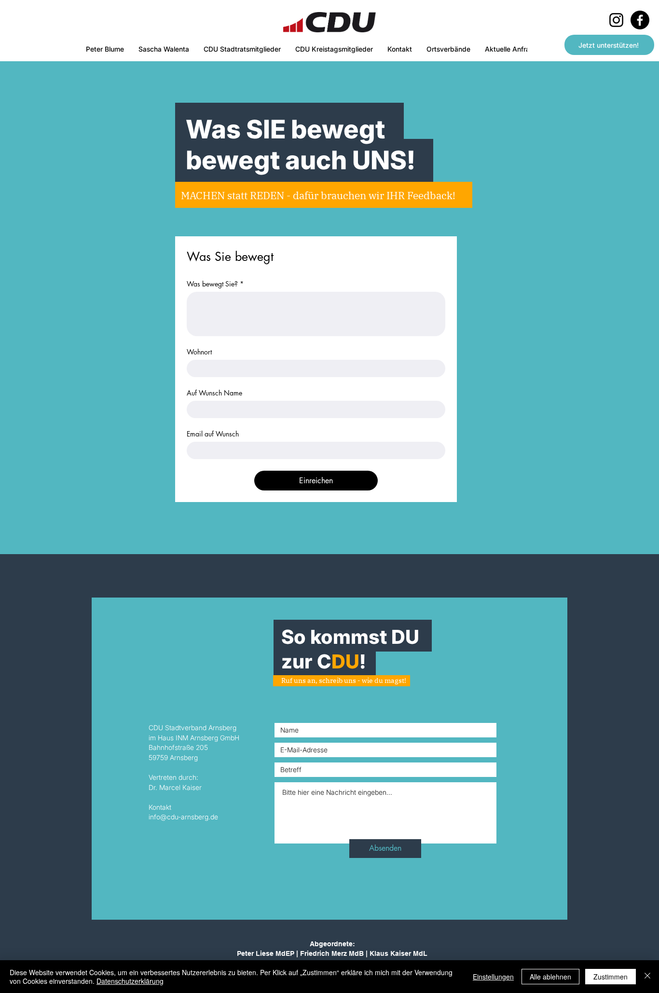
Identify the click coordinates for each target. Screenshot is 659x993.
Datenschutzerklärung (130, 981)
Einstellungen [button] (493, 976)
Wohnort (199, 352)
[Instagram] (616, 20)
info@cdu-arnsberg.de (183, 817)
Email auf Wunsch (213, 434)
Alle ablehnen (550, 976)
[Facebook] (640, 20)
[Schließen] (647, 976)
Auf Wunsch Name (214, 393)
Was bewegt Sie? (215, 284)
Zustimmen (610, 976)
